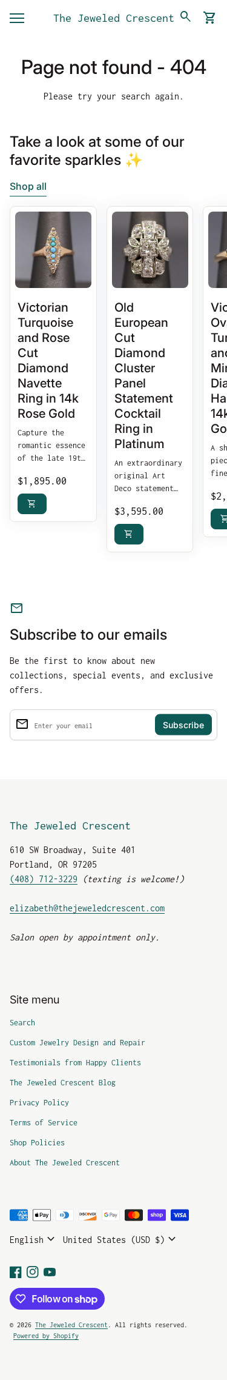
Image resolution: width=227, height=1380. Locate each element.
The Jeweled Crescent (113, 18)
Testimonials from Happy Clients (75, 1062)
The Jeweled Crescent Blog (63, 1082)
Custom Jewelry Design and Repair (77, 1042)
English (34, 1239)
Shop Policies (37, 1142)
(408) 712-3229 (43, 879)
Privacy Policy (39, 1102)
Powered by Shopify (46, 1335)
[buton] (34, 1239)
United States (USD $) (121, 1239)
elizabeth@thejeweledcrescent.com (87, 908)
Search (22, 1022)
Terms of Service (43, 1122)
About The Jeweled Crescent (65, 1162)
